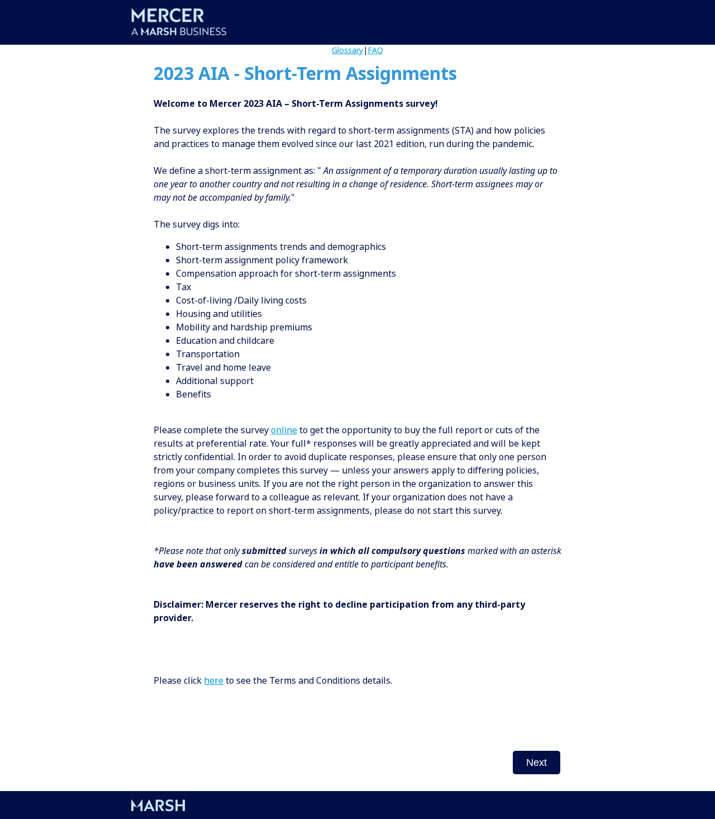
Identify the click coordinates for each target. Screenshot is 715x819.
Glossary (347, 50)
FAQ (375, 50)
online (284, 430)
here (213, 680)
